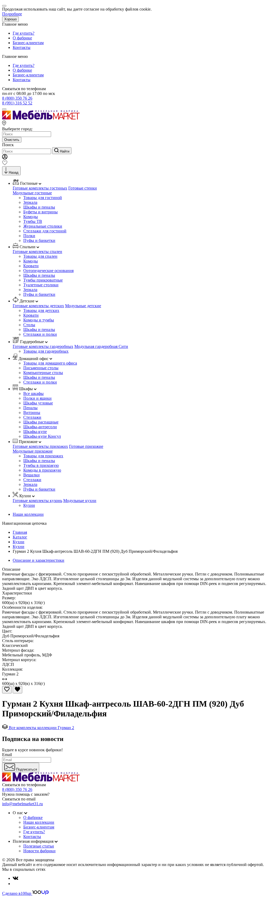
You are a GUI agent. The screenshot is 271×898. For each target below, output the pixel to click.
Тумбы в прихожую (41, 465)
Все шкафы (33, 393)
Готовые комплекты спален (37, 251)
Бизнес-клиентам (28, 42)
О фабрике (22, 38)
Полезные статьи (38, 846)
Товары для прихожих (43, 456)
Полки (29, 235)
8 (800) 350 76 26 (17, 98)
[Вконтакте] (15, 878)
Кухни (29, 505)
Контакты (21, 47)
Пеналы (30, 408)
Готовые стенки (82, 188)
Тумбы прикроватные (43, 280)
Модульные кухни (79, 500)
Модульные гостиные (32, 193)
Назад (14, 172)
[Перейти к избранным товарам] (4, 164)
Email (7, 754)
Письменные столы (40, 368)
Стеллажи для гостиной (44, 231)
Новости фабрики (39, 851)
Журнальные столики (42, 226)
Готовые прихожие (86, 446)
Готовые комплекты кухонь (37, 500)
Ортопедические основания (48, 270)
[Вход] (4, 158)
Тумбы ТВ (32, 221)
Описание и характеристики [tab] (38, 560)
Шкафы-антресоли (40, 427)
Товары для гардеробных (46, 351)
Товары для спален (40, 256)
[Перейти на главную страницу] (41, 118)
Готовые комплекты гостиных (40, 188)
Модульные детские (83, 305)
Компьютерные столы (43, 372)
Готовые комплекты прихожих (40, 446)
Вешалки (31, 475)
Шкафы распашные (40, 422)
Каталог (20, 537)
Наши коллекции (28, 514)
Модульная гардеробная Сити (101, 346)
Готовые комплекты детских (38, 305)
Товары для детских (41, 310)
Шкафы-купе (35, 431)
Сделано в (16, 893)
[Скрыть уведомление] (4, 6)
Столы (29, 325)
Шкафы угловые (38, 403)
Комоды (30, 216)
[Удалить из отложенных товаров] (17, 689)
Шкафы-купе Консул (42, 436)
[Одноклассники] (15, 883)
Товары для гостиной (42, 197)
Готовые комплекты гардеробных (43, 346)
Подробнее (12, 14)
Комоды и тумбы (38, 320)
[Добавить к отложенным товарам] (7, 689)
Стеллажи (32, 417)
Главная (20, 532)
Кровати (31, 266)
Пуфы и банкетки (39, 240)
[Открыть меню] (4, 109)
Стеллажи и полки (40, 334)
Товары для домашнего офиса (50, 363)
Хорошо (10, 19)
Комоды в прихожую (42, 470)
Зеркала (30, 202)
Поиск (8, 144)
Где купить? (23, 33)
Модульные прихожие (33, 451)
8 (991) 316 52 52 (17, 103)
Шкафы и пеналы (39, 207)
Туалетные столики (40, 285)
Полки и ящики (37, 398)
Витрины (31, 412)
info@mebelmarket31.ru (22, 804)
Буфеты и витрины (40, 212)
